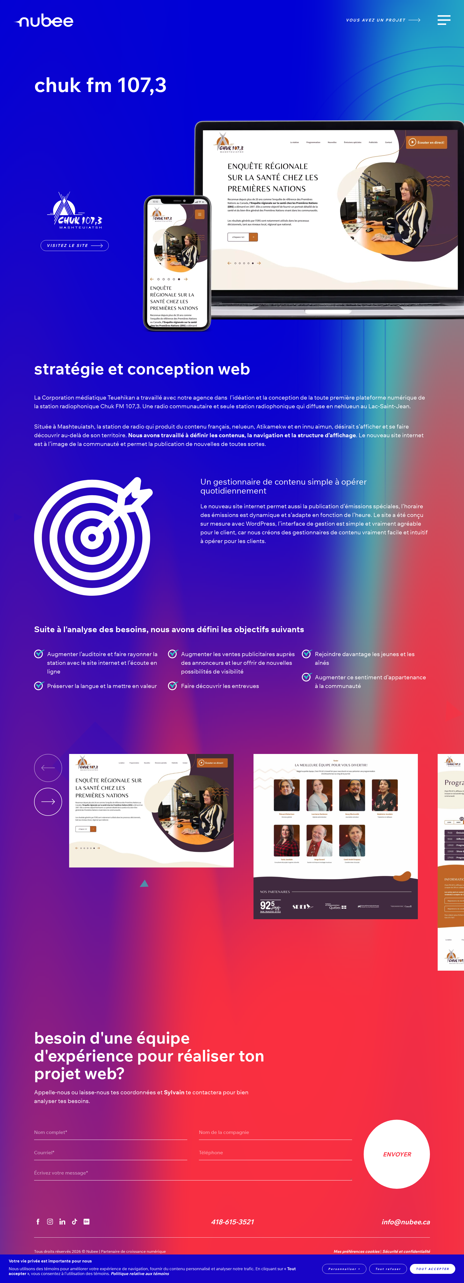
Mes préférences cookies (356, 1251)
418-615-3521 (232, 1222)
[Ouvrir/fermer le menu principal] (444, 20)
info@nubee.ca (405, 1222)
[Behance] (86, 1222)
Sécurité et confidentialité (406, 1251)
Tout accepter (432, 1269)
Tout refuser (388, 1269)
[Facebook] (38, 1222)
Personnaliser (344, 1269)
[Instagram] (50, 1222)
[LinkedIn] (62, 1222)
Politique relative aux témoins (140, 1273)
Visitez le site (67, 245)
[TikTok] (74, 1222)
